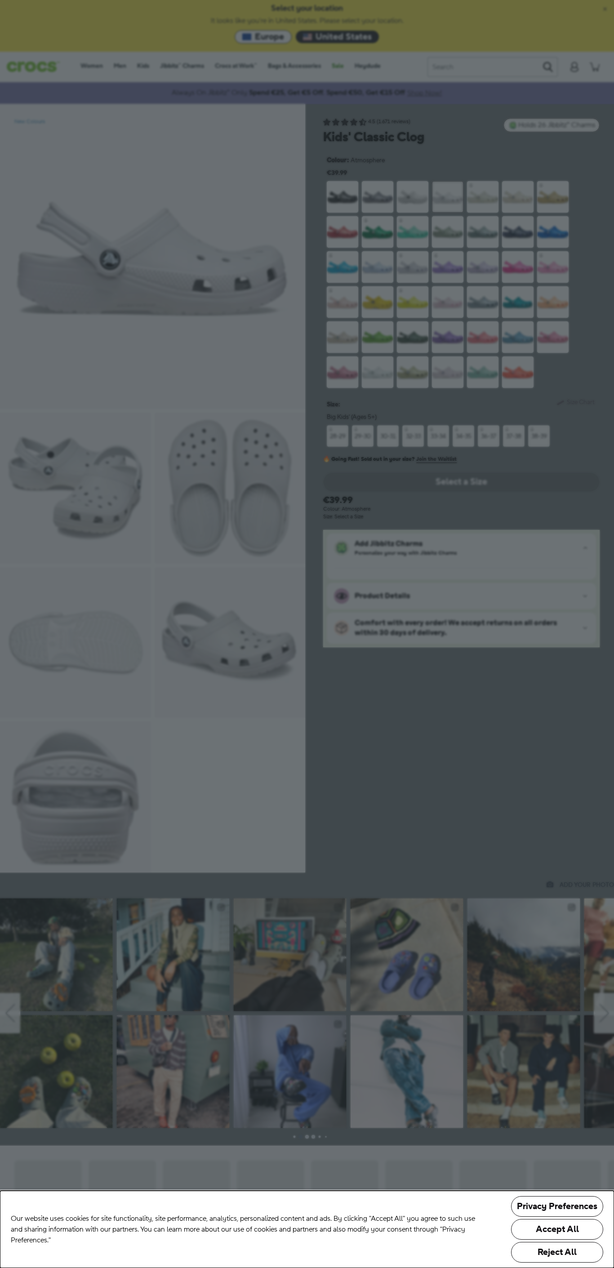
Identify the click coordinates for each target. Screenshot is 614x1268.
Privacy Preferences (557, 1206)
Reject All (557, 1252)
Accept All (557, 1229)
